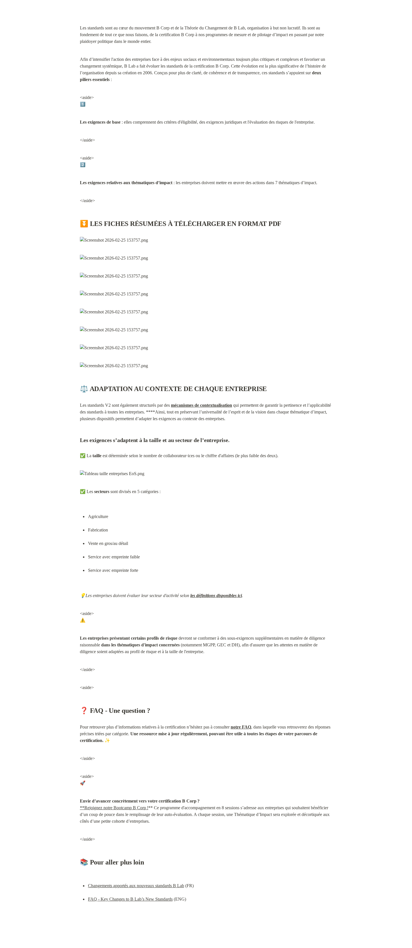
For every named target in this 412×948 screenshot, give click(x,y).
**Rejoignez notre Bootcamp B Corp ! (114, 807)
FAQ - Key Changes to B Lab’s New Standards (130, 899)
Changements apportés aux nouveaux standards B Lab (136, 885)
